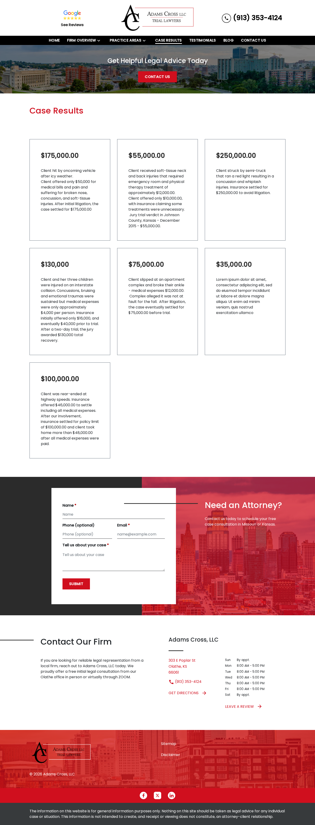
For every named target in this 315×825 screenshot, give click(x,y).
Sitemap (168, 743)
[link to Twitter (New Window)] (157, 795)
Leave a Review (239, 706)
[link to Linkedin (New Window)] (171, 795)
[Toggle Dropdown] (100, 40)
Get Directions (184, 693)
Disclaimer (170, 754)
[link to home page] (157, 18)
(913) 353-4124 (188, 681)
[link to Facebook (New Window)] (143, 795)
